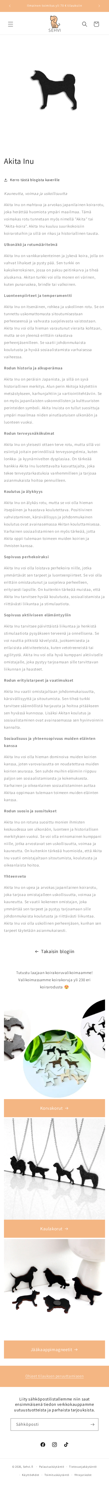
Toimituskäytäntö (56, 1475)
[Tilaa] (92, 1424)
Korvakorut (51, 1108)
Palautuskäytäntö (51, 1466)
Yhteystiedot (83, 1475)
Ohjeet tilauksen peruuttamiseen (54, 1375)
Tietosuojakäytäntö (83, 1466)
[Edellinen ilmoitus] (10, 6)
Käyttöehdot (30, 1475)
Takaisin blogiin (58, 951)
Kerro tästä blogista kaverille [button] (35, 179)
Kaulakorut (51, 1229)
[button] (10, 24)
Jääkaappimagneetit (51, 1349)
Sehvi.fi (28, 1466)
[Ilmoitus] (99, 6)
